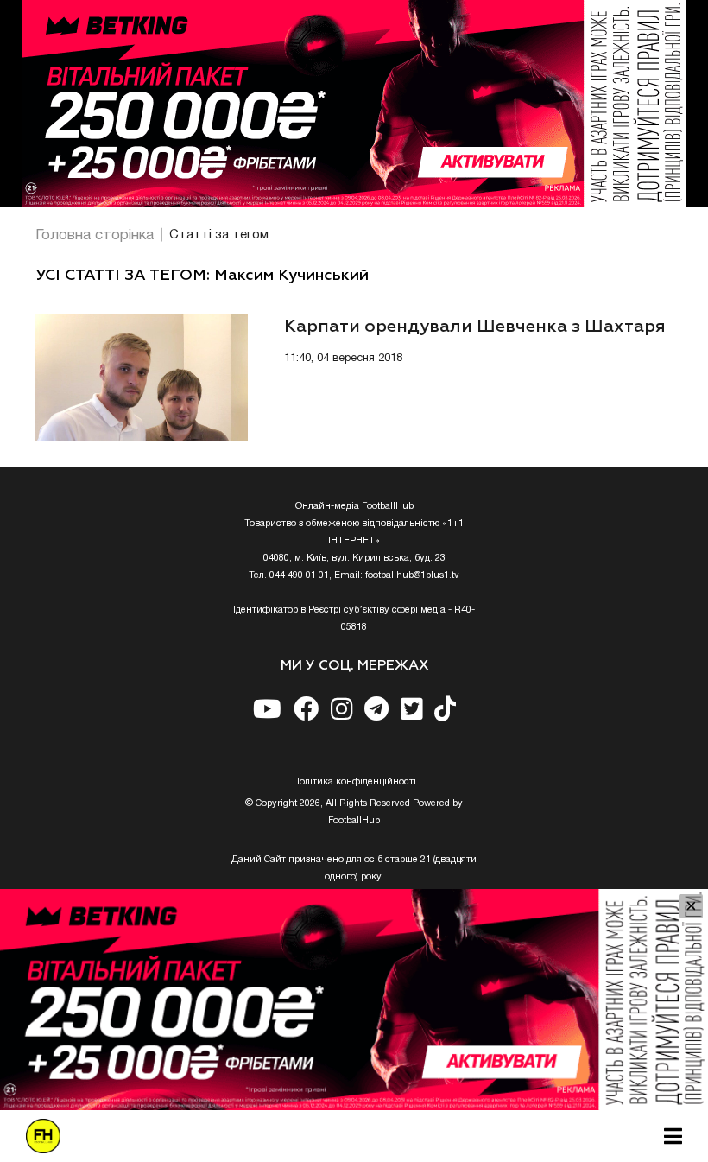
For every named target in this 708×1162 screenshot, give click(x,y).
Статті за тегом (219, 235)
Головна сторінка (94, 235)
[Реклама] (354, 103)
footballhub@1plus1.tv (412, 575)
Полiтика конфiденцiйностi (354, 782)
